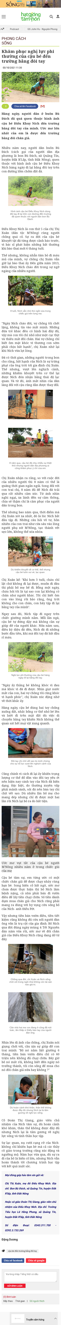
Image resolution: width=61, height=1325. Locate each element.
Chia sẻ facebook (13, 1260)
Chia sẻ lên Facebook (25, 106)
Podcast (14, 29)
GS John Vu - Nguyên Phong (42, 29)
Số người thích (37, 1301)
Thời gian (20, 1301)
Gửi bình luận (14, 1286)
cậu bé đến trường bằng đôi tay (22, 1251)
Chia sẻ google (35, 1260)
